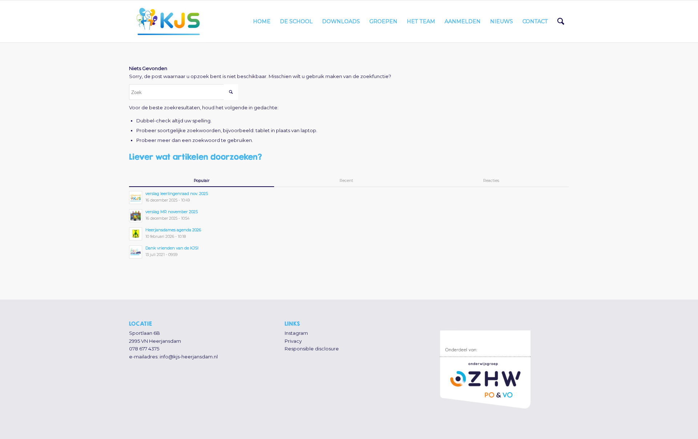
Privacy (293, 341)
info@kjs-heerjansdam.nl (189, 356)
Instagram (296, 333)
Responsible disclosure (312, 348)
